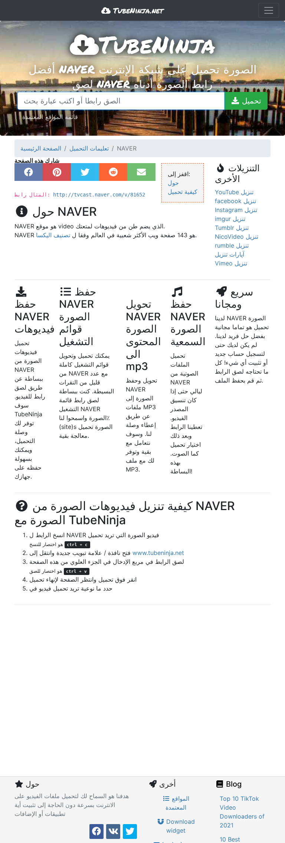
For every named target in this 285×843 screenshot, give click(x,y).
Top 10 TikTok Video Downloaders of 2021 (242, 812)
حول (173, 182)
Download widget (179, 826)
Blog (233, 784)
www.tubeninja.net (158, 552)
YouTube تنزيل (234, 192)
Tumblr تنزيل (232, 227)
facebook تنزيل (235, 201)
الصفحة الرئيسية (40, 148)
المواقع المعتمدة (177, 803)
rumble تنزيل (232, 245)
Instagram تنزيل (236, 210)
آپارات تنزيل (229, 254)
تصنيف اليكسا (53, 235)
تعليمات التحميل (89, 148)
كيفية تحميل (182, 191)
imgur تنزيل (230, 218)
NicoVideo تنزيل (236, 236)
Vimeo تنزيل (231, 263)
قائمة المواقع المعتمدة (50, 116)
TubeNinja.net (137, 10)
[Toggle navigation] (268, 10)
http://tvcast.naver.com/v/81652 (99, 195)
